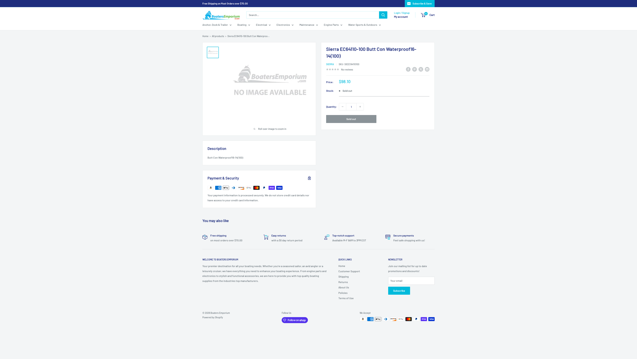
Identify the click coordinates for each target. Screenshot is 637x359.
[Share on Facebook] (408, 69)
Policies (343, 292)
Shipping (343, 276)
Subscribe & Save (422, 3)
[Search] (383, 15)
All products (218, 36)
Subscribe (399, 290)
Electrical (261, 24)
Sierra (330, 64)
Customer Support (349, 271)
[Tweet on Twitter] (421, 69)
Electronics (283, 24)
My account (401, 16)
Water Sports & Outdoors (362, 24)
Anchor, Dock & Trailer (215, 24)
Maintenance (306, 24)
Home (205, 36)
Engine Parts (331, 24)
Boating (242, 24)
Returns (343, 282)
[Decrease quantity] (342, 106)
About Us (343, 287)
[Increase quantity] (360, 106)
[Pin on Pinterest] (414, 69)
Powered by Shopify (212, 317)
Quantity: (331, 106)
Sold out (351, 118)
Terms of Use (346, 298)
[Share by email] (427, 69)
